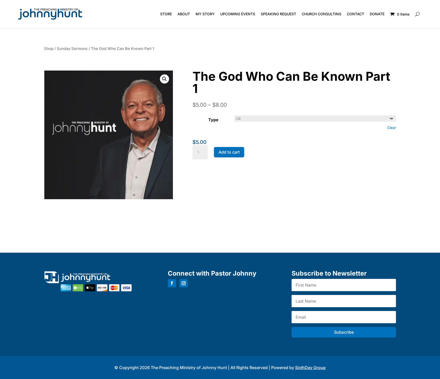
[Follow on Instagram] (184, 283)
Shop (48, 48)
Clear (391, 128)
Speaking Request (278, 14)
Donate (377, 14)
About (183, 14)
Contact (355, 14)
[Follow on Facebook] (172, 283)
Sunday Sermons (72, 48)
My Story (205, 14)
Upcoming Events (237, 14)
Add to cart (229, 152)
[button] (164, 79)
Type (213, 119)
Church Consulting (321, 14)
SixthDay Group (310, 367)
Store (166, 14)
